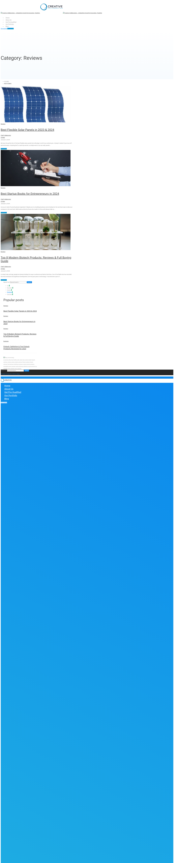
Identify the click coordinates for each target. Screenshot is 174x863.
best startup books (27, 359)
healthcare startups (18, 364)
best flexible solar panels (17, 359)
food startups (11, 364)
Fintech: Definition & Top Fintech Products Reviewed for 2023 (16, 347)
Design (9, 290)
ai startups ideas (7, 359)
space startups (11, 368)
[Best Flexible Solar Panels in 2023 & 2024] (36, 122)
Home (6, 81)
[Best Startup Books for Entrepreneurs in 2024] (36, 185)
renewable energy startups (9, 366)
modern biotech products (28, 364)
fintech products (26, 362)
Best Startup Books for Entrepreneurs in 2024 (30, 193)
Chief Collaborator (6, 135)
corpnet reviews (11, 362)
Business (10, 288)
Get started (4, 28)
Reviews (3, 124)
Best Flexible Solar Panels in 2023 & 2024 (27, 129)
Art (8, 285)
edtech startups (18, 362)
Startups (10, 294)
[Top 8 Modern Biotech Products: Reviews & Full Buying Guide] (36, 249)
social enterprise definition (22, 366)
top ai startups (18, 368)
